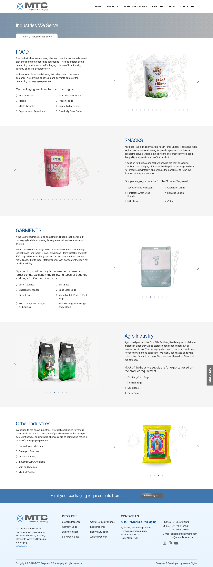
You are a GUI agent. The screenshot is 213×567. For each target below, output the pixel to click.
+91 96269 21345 (180, 521)
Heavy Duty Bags (99, 531)
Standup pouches (71, 521)
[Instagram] (170, 543)
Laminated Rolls (70, 531)
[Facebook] (164, 543)
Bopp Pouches (97, 526)
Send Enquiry (152, 495)
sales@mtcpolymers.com (184, 533)
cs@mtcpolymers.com (182, 537)
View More (21, 545)
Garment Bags (69, 526)
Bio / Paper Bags (70, 536)
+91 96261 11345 (180, 529)
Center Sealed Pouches (102, 521)
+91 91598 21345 (180, 526)
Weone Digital (190, 563)
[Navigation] (115, 81)
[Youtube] (176, 544)
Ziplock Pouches (99, 536)
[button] (124, 109)
